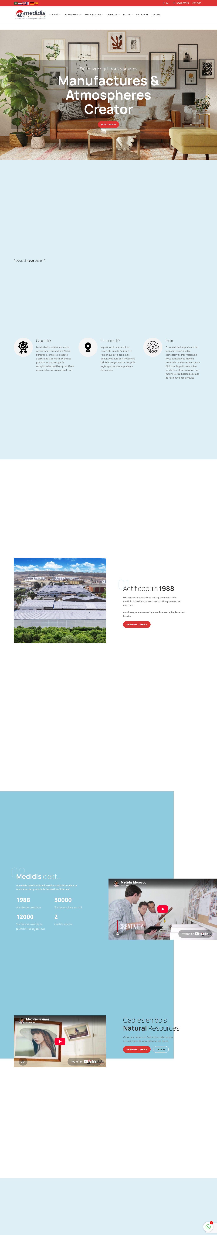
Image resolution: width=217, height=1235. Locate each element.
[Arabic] (16, 3)
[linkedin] (167, 3)
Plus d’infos (108, 124)
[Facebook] (164, 3)
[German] (32, 3)
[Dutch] (20, 3)
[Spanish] (36, 3)
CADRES (160, 1049)
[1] (208, 1228)
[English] (24, 3)
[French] (28, 3)
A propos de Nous (137, 624)
